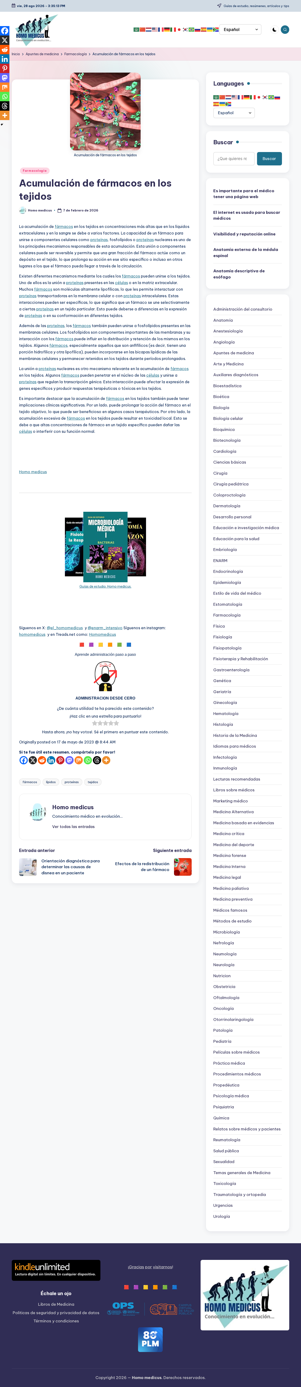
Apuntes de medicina (233, 353)
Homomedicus (102, 634)
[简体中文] (143, 29)
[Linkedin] (51, 760)
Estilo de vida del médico (237, 593)
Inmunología (225, 768)
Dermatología (226, 506)
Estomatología (227, 604)
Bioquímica (224, 429)
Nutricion (222, 976)
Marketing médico (230, 801)
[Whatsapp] (88, 760)
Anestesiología (228, 331)
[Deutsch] (167, 29)
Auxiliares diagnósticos (235, 375)
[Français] (161, 29)
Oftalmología (226, 997)
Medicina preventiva (233, 899)
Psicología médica (231, 1096)
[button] (73, 826)
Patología (223, 1030)
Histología (223, 724)
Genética (222, 681)
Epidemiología (227, 582)
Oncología (223, 1008)
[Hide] (2, 124)
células (121, 282)
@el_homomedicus (65, 627)
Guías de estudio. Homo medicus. (105, 586)
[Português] (192, 29)
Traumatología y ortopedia (239, 1194)
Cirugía (220, 473)
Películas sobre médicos (236, 1052)
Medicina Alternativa (233, 812)
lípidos (51, 782)
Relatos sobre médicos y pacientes (247, 1129)
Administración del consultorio (242, 309)
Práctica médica (229, 1063)
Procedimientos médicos (237, 1074)
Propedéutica (226, 1085)
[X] (33, 760)
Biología (221, 407)
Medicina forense (229, 855)
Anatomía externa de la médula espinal (245, 252)
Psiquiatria (223, 1107)
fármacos (64, 226)
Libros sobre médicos (234, 790)
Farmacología (35, 170)
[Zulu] (216, 29)
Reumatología (226, 1139)
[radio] (94, 724)
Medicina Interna (229, 866)
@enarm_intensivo (105, 627)
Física (219, 626)
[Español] (204, 29)
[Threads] (97, 760)
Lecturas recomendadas (236, 779)
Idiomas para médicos (234, 746)
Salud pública (226, 1150)
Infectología (225, 757)
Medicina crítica (228, 833)
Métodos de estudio (232, 921)
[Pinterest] (60, 760)
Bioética (221, 396)
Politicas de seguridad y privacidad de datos (56, 1312)
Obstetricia (224, 986)
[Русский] (198, 29)
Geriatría (222, 692)
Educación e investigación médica (246, 528)
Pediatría (222, 1041)
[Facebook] (24, 760)
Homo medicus (33, 471)
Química (221, 1118)
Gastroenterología (231, 670)
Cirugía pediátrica (231, 484)
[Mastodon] (69, 760)
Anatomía (223, 320)
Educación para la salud (236, 539)
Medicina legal (227, 877)
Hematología (225, 713)
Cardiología (224, 451)
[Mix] (79, 760)
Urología (221, 1216)
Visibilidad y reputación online (244, 234)
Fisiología (222, 637)
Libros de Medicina (56, 1304)
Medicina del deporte (233, 845)
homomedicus (32, 634)
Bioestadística (227, 386)
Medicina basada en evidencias (243, 823)
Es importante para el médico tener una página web (243, 193)
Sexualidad (223, 1161)
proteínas (99, 239)
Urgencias (223, 1205)
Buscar (223, 142)
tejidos (93, 782)
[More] (106, 760)
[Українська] (210, 29)
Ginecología (225, 702)
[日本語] (179, 29)
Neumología (225, 954)
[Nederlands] (149, 29)
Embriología (225, 549)
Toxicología (224, 1183)
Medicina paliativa (231, 888)
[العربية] (137, 29)
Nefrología (223, 943)
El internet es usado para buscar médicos (246, 215)
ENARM (220, 560)
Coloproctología (229, 495)
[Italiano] (173, 29)
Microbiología (226, 932)
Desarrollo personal (232, 517)
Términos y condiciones (56, 1321)
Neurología (223, 965)
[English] (155, 29)
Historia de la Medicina (235, 735)
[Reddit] (42, 760)
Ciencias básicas (229, 462)
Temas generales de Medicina (241, 1172)
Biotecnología (227, 440)
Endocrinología (228, 571)
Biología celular (228, 418)
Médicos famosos (230, 910)
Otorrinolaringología (233, 1019)
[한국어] (185, 29)
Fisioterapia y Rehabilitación (240, 659)
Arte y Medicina (228, 364)
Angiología (224, 342)
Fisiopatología (227, 648)
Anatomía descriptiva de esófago (239, 274)
